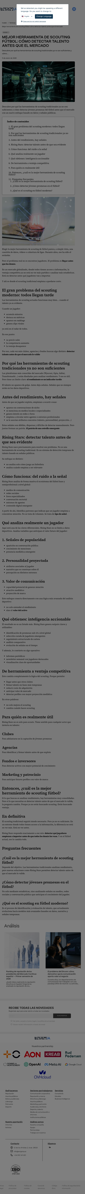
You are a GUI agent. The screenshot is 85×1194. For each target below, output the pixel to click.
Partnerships (34, 1130)
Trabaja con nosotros (38, 1133)
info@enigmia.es (20, 1151)
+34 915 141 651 (20, 1155)
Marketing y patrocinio (38, 1104)
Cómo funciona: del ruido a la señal (29, 149)
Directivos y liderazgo (38, 1099)
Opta (55, 373)
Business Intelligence (62, 1099)
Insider (4, 23)
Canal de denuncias (41, 1187)
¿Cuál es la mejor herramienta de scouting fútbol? (38, 181)
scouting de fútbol (39, 249)
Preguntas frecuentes (23, 179)
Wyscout (48, 373)
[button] (9, 9)
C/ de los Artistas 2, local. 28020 (26, 1148)
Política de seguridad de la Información (71, 1187)
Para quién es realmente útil (25, 167)
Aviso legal (2, 1187)
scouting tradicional (26, 450)
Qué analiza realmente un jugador (28, 153)
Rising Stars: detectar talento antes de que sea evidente (38, 144)
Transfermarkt (8, 376)
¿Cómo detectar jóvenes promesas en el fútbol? (36, 185)
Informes (8, 1125)
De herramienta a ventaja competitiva (30, 163)
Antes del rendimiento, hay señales (29, 139)
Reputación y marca (37, 1096)
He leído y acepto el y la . (34, 1021)
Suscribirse (62, 1015)
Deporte (8, 1107)
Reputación (9, 1093)
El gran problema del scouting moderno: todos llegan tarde (37, 127)
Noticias (12, 23)
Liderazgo (9, 1101)
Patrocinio (9, 1104)
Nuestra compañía (37, 1125)
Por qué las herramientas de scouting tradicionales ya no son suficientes (38, 134)
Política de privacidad (12, 1187)
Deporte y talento (36, 1109)
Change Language (44, 16)
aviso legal (32, 1021)
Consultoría (59, 1093)
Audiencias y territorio (38, 1107)
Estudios (58, 1096)
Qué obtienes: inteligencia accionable (30, 158)
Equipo (32, 1127)
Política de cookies (28, 1187)
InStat (62, 373)
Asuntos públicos (11, 1096)
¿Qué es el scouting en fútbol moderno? (32, 190)
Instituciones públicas (38, 1117)
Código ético (54, 1187)
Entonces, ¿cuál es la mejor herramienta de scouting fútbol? (37, 173)
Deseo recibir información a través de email (29, 1024)
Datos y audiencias (12, 1099)
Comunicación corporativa (40, 1093)
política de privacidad (47, 1021)
